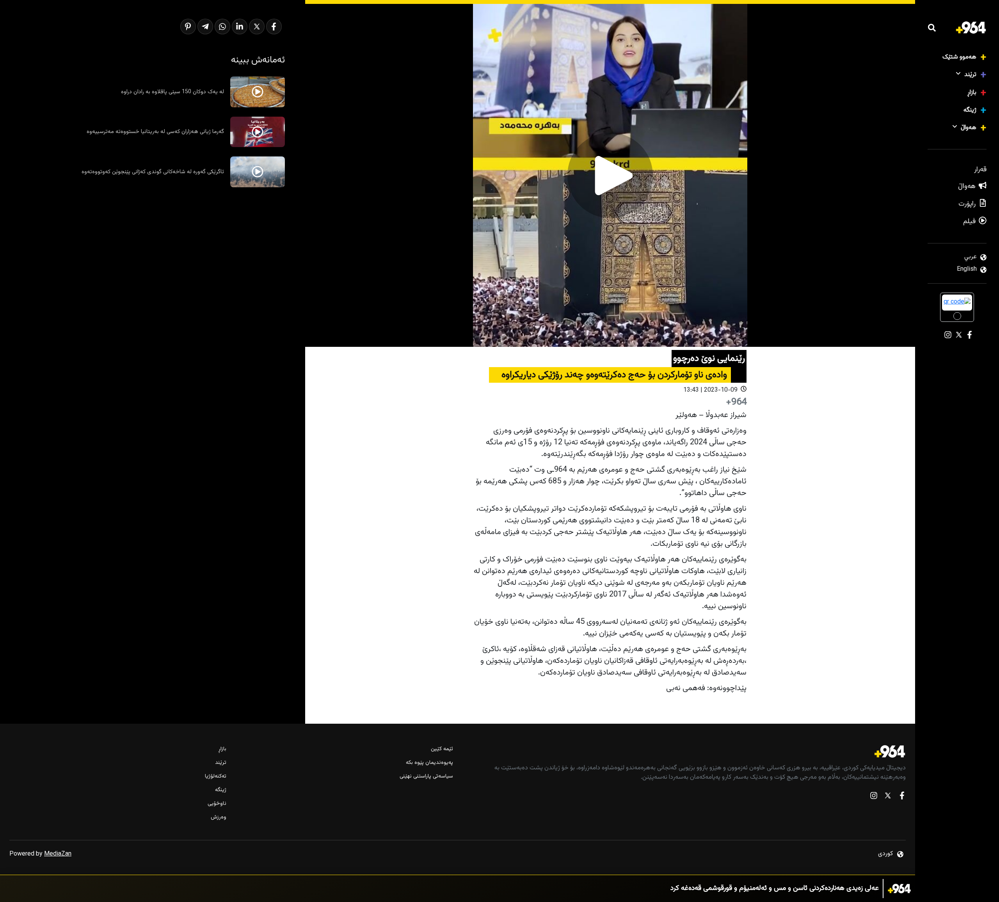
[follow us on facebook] (902, 797)
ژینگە (969, 110)
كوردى (885, 854)
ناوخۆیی (217, 804)
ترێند (970, 75)
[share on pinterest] (188, 26)
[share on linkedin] (239, 26)
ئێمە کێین (442, 749)
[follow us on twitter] (888, 797)
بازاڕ (971, 93)
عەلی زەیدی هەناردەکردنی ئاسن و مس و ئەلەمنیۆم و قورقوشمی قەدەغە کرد (774, 888)
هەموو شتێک (959, 57)
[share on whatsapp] (222, 26)
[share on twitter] (257, 26)
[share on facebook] (274, 26)
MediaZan (57, 854)
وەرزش (218, 817)
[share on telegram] (205, 26)
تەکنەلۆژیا (215, 776)
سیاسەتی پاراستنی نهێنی (426, 776)
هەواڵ (968, 128)
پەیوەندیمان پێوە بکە (429, 763)
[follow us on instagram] (874, 797)
